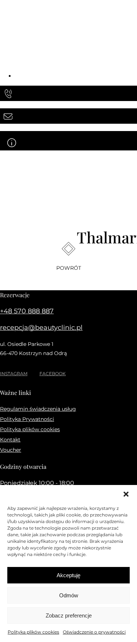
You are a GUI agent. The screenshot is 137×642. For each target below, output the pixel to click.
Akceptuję (68, 575)
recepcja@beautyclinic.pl (41, 328)
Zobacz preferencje (69, 615)
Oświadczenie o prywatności (94, 632)
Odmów (68, 595)
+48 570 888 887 (27, 311)
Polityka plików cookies (33, 632)
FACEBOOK (52, 373)
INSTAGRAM (13, 373)
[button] (126, 494)
